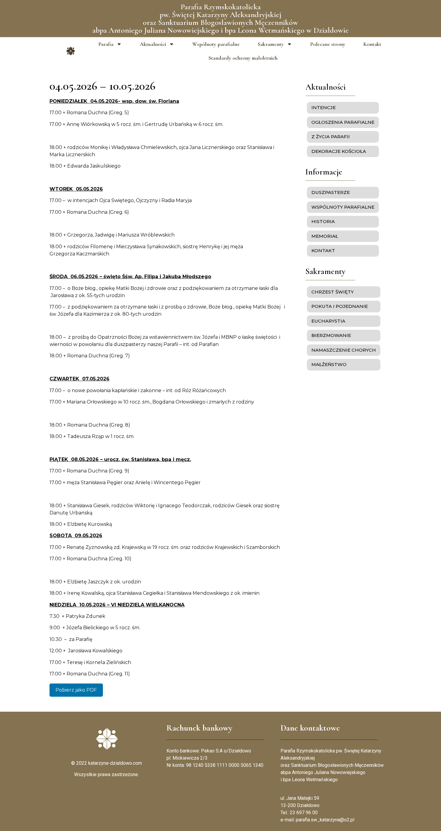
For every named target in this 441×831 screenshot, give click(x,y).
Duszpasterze (330, 192)
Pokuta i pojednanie (339, 306)
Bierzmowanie (331, 335)
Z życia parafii (330, 136)
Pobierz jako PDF (76, 690)
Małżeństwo (328, 364)
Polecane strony (327, 44)
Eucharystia (328, 321)
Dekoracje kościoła (338, 151)
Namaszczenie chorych (343, 350)
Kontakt (372, 44)
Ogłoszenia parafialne (342, 122)
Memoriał (324, 236)
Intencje (323, 107)
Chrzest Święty (332, 292)
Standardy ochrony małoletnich (243, 58)
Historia (323, 221)
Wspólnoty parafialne (216, 44)
